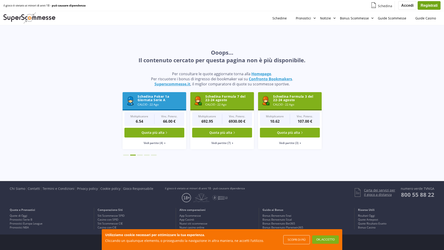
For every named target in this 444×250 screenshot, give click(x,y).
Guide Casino (425, 18)
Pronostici (303, 18)
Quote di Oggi (18, 216)
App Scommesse (190, 216)
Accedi (407, 5)
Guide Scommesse (392, 18)
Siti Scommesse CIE (110, 223)
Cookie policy (110, 188)
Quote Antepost (368, 220)
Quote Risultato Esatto (372, 223)
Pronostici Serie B (21, 220)
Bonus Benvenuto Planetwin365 (282, 227)
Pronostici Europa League (26, 223)
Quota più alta (153, 132)
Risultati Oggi (366, 216)
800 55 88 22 (417, 194)
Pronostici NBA (19, 227)
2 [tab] (133, 155)
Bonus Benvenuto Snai (276, 216)
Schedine (279, 18)
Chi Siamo (17, 188)
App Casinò (186, 220)
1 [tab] (126, 155)
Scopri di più (297, 240)
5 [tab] (154, 155)
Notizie (325, 18)
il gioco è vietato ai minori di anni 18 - (44, 5)
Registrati (429, 5)
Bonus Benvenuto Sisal (277, 220)
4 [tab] (147, 155)
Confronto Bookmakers (270, 78)
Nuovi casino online (191, 227)
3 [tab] (140, 155)
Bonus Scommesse (354, 18)
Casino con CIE (107, 227)
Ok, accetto (325, 239)
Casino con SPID (108, 220)
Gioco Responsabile (138, 188)
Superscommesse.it (172, 84)
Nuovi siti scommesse (193, 223)
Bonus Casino (367, 227)
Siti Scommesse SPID (111, 216)
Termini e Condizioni (58, 188)
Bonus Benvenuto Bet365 (278, 223)
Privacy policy (87, 188)
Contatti (34, 188)
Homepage (261, 73)
